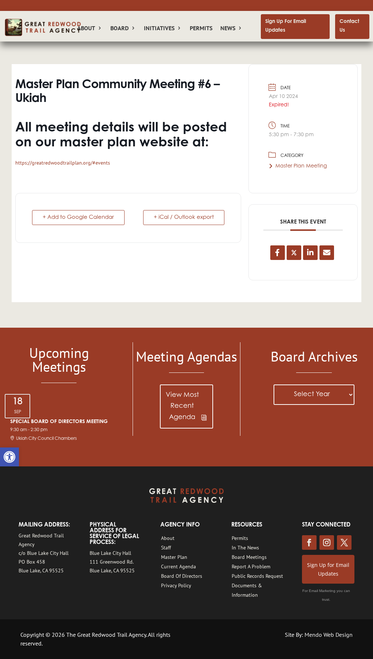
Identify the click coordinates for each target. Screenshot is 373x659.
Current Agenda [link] (178, 566)
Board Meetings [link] (249, 557)
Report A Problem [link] (251, 566)
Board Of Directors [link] (181, 576)
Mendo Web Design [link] (329, 634)
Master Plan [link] (174, 557)
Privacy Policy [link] (176, 585)
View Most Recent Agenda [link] (182, 406)
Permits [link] (201, 28)
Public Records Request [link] (257, 576)
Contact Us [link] (349, 26)
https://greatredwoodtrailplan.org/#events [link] (62, 162)
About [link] (167, 538)
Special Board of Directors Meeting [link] (59, 422)
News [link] (227, 28)
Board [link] (119, 28)
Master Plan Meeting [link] (301, 166)
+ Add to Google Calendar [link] (78, 217)
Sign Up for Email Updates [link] (328, 569)
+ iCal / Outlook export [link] (184, 217)
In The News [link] (245, 547)
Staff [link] (166, 547)
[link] (9, 456)
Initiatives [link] (159, 28)
